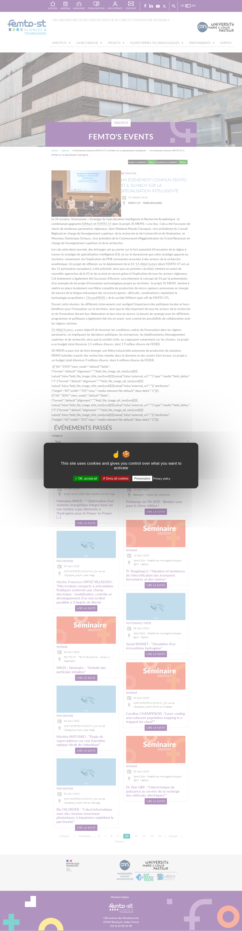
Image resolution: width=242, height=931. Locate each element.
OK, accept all (87, 478)
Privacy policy (161, 478)
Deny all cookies (116, 478)
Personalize (142, 478)
